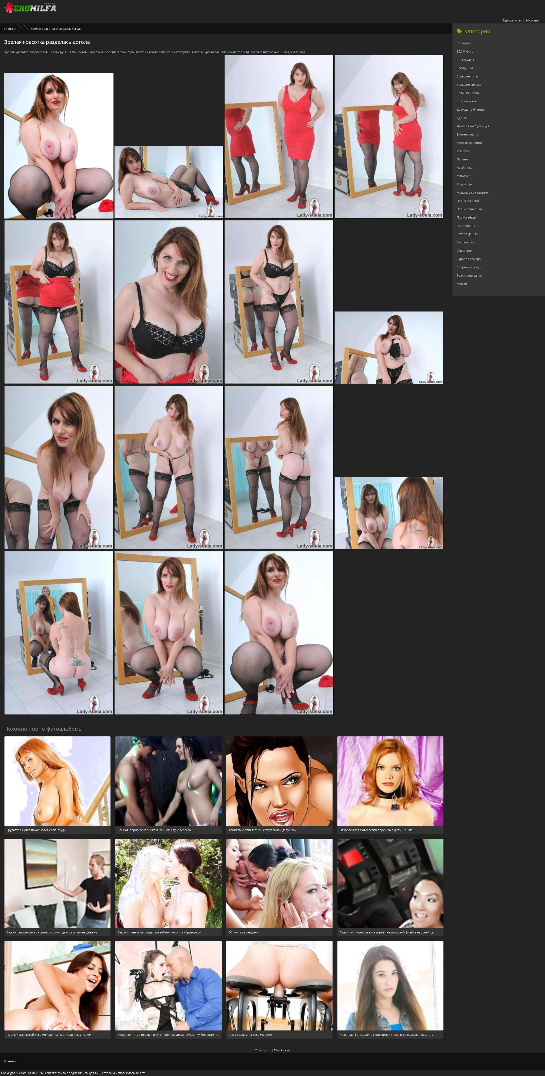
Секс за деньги (467, 234)
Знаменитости (467, 134)
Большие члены (468, 93)
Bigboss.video (512, 20)
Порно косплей (468, 201)
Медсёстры (465, 184)
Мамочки (463, 176)
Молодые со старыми (472, 192)
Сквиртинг (464, 251)
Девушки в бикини (470, 109)
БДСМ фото (465, 51)
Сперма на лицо (468, 267)
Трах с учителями (470, 275)
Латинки (463, 159)
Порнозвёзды (466, 217)
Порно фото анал (469, 209)
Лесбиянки (465, 168)
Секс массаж (466, 242)
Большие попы (468, 76)
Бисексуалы (465, 60)
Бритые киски (467, 101)
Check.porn (282, 1050)
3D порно (463, 43)
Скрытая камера (469, 259)
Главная (10, 29)
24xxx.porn (263, 1050)
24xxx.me (532, 20)
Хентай (462, 284)
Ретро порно (466, 226)
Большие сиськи (469, 85)
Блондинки (465, 68)
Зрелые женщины (470, 143)
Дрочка (462, 118)
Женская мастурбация (473, 126)
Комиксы (463, 151)
